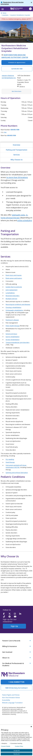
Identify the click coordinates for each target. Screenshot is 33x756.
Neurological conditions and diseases (18, 304)
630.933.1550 (11, 135)
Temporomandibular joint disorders (17, 342)
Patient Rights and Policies (11, 695)
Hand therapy (10, 462)
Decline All (16, 754)
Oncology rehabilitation (13, 307)
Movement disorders (12, 296)
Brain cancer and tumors (14, 278)
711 (5, 132)
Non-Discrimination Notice (11, 698)
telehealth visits (18, 215)
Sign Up (14, 626)
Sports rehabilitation (12, 337)
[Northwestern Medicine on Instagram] (16, 613)
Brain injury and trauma (13, 275)
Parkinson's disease (12, 320)
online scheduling (24, 220)
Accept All (16, 750)
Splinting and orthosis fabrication (17, 473)
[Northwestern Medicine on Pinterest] (10, 616)
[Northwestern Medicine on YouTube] (16, 616)
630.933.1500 (15, 130)
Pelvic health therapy (12, 326)
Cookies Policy (19, 746)
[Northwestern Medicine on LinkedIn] (21, 613)
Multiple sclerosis (11, 299)
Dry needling (10, 459)
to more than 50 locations (17, 177)
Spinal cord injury (11, 334)
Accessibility (6, 700)
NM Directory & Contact (16, 688)
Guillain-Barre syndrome (14, 287)
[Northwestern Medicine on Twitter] (10, 613)
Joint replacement (11, 290)
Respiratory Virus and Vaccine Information (12, 3)
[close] (31, 3)
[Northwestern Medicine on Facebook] (5, 613)
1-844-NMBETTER (16, 682)
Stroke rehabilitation (12, 340)
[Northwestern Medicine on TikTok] (5, 616)
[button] (2, 8)
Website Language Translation (12, 703)
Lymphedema (10, 293)
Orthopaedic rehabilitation (14, 310)
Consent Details (5, 746)
